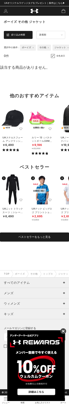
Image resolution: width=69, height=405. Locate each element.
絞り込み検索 (18, 34)
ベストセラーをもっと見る (34, 236)
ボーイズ (20, 273)
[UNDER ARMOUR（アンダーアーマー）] (34, 11)
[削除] (33, 47)
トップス (48, 273)
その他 (34, 273)
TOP (7, 273)
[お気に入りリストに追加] (21, 129)
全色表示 (60, 55)
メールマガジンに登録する (20, 328)
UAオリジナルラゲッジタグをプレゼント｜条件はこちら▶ (34, 3)
